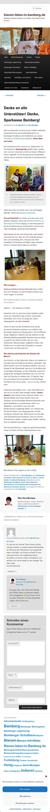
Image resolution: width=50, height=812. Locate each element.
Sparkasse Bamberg (11, 487)
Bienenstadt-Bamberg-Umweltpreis (16, 82)
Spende (22, 487)
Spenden (7, 77)
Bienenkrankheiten (30, 750)
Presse (37, 57)
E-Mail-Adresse (15, 687)
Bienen (10, 740)
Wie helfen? (39, 77)
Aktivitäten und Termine (23, 77)
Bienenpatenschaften (32, 62)
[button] (46, 776)
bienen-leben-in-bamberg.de (24, 14)
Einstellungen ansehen (25, 803)
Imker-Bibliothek (31, 72)
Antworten (12, 571)
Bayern (39, 735)
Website (11, 700)
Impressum (37, 809)
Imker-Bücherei (31, 482)
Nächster (41, 95)
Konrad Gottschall (21, 484)
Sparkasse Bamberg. (28, 213)
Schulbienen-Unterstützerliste (15, 138)
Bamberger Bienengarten (13, 72)
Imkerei (27, 770)
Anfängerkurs (28, 721)
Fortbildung (11, 760)
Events (29, 57)
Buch (23, 482)
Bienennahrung (11, 753)
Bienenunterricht (9, 757)
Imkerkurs (38, 771)
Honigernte (18, 765)
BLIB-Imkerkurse (17, 57)
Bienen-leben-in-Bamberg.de (25, 746)
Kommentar (13, 643)
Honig (8, 765)
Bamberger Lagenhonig (12, 62)
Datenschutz (27, 809)
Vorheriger (8, 95)
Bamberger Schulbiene (12, 67)
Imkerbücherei (9, 484)
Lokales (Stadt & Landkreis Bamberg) (24, 478)
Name (12, 675)
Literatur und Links (10, 87)
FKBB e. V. (19, 757)
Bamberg (12, 726)
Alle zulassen (25, 789)
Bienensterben (18, 477)
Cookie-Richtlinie (15, 809)
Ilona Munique (33, 125)
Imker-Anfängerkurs (12, 771)
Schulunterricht (35, 484)
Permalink (22, 489)
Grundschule (32, 760)
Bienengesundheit (13, 749)
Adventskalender (13, 721)
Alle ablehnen (25, 796)
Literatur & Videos (30, 477)
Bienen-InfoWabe (30, 67)
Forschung (27, 757)
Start (6, 57)
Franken (23, 760)
